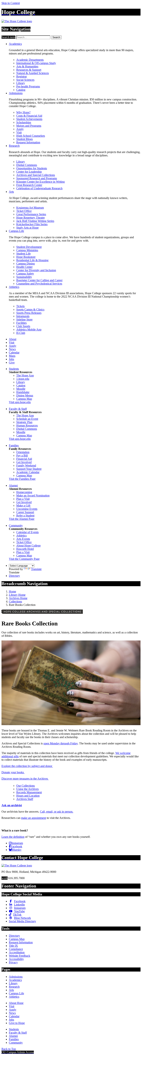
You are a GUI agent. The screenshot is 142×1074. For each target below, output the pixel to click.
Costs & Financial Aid (29, 115)
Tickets (20, 306)
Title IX (13, 945)
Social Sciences (25, 79)
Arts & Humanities (27, 66)
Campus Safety (25, 273)
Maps (12, 355)
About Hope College (28, 545)
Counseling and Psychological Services (39, 283)
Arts (11, 191)
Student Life (23, 253)
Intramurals (22, 316)
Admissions (16, 93)
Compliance (16, 949)
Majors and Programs (28, 125)
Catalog (20, 89)
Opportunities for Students (31, 168)
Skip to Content (10, 3)
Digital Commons (26, 165)
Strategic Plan (24, 422)
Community (16, 525)
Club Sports (23, 326)
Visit (19, 132)
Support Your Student (28, 468)
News (12, 349)
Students (14, 368)
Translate (36, 569)
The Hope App (25, 375)
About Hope (16, 1003)
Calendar (14, 352)
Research (14, 145)
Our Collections (25, 785)
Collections (15, 601)
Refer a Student (25, 515)
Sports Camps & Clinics (30, 309)
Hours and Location (28, 795)
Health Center (24, 266)
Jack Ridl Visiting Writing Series (35, 221)
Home (12, 591)
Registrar (21, 76)
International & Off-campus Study (36, 63)
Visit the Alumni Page (21, 518)
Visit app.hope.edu (20, 402)
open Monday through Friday (60, 743)
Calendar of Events (27, 532)
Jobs (11, 359)
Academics (15, 43)
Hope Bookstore (26, 256)
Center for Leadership (29, 171)
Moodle (20, 388)
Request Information (28, 142)
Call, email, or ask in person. (56, 811)
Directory (14, 575)
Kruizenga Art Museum (30, 207)
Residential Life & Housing (32, 260)
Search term (8, 37)
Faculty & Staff (18, 408)
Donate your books (13, 772)
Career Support (25, 512)
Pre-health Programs (28, 86)
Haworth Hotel (25, 548)
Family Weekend (26, 465)
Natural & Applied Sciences (32, 73)
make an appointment (33, 817)
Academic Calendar (27, 472)
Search (56, 37)
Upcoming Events (26, 508)
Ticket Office (24, 211)
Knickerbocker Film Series (32, 224)
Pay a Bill (22, 455)
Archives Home (18, 598)
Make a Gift (23, 505)
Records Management (29, 792)
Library (20, 83)
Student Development (29, 246)
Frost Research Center (29, 185)
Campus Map (24, 398)
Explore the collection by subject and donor (27, 766)
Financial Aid (24, 458)
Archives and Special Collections (35, 175)
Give (12, 362)
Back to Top (8, 1048)
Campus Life (16, 231)
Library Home (17, 594)
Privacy (13, 962)
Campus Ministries (27, 250)
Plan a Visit (23, 498)
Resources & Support (28, 69)
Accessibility (16, 959)
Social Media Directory (22, 921)
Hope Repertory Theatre (30, 217)
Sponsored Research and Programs (36, 178)
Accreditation (17, 952)
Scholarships (23, 122)
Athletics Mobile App (28, 329)
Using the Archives (27, 789)
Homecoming (24, 492)
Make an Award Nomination (33, 495)
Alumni (13, 485)
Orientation (22, 452)
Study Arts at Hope (27, 227)
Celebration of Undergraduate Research (39, 188)
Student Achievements (29, 119)
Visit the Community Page (24, 558)
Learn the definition (12, 836)
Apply (20, 129)
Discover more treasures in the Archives (25, 778)
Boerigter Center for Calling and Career (39, 280)
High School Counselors (30, 135)
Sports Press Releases (28, 312)
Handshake (22, 392)
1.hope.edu (22, 378)
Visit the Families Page (22, 478)
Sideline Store (24, 319)
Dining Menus (24, 395)
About (12, 339)
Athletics (14, 286)
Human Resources (27, 425)
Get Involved (24, 462)
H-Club (20, 332)
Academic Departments (30, 59)
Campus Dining (25, 263)
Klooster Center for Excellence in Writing (40, 181)
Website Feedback (19, 955)
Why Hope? (23, 112)
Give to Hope (17, 1023)
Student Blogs (24, 139)
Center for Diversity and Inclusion (36, 270)
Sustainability (24, 276)
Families (14, 445)
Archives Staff (24, 799)
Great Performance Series (31, 214)
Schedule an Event (27, 418)
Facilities (21, 322)
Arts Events (23, 538)
